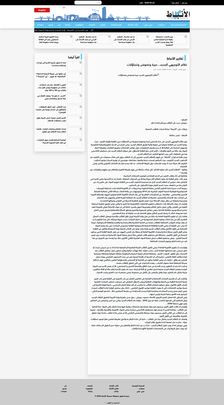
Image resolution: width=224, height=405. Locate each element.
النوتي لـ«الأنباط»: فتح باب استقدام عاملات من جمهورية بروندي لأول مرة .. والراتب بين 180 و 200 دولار (51, 87)
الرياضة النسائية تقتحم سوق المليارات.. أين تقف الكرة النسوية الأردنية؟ (51, 141)
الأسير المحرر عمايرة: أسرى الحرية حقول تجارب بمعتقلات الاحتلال (51, 119)
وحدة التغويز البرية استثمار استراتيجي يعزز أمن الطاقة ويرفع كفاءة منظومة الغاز (48, 39)
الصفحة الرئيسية (178, 25)
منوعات (40, 25)
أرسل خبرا (175, 2)
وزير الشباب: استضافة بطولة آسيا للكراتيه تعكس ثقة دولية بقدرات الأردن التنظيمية (163, 40)
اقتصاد (92, 25)
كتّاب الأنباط (133, 25)
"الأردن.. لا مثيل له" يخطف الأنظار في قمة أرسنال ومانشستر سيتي (51, 97)
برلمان (103, 25)
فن (59, 25)
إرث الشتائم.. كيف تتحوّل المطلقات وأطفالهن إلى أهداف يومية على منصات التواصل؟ (51, 109)
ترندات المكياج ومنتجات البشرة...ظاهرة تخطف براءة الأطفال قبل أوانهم (51, 130)
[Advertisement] (138, 98)
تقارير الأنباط (116, 25)
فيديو (51, 25)
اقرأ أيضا (73, 56)
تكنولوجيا (79, 25)
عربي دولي (148, 25)
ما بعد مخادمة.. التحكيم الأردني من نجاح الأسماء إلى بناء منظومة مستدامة (124, 39)
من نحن (184, 2)
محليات (161, 25)
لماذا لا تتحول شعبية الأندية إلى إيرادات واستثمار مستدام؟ (51, 64)
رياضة (67, 25)
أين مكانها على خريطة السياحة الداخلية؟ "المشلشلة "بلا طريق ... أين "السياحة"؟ (51, 75)
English (42, 10)
